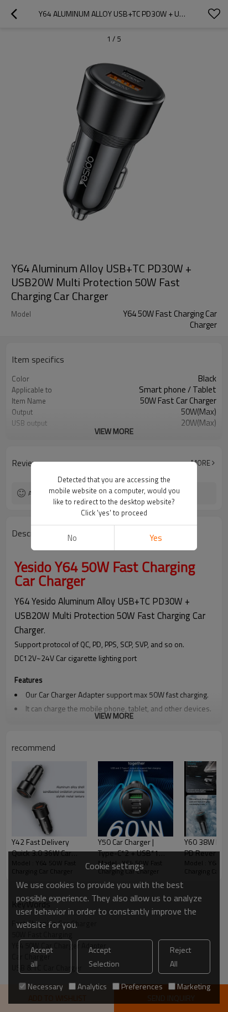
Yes (155, 537)
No (72, 537)
